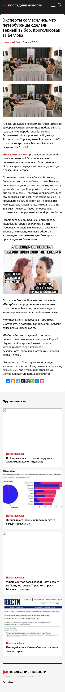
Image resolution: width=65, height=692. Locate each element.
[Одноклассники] (13, 381)
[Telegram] (18, 381)
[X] (23, 381)
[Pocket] (42, 381)
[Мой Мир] (37, 381)
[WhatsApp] (32, 381)
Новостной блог (12, 42)
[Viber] (27, 381)
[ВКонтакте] (8, 381)
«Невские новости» (15, 154)
